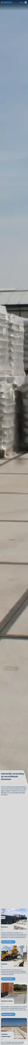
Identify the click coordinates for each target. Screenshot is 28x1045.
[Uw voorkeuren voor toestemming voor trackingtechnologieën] (25, 1042)
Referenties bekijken (7, 942)
